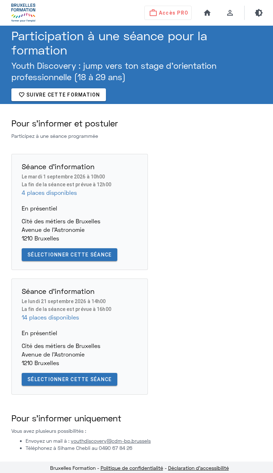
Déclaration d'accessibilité (198, 468)
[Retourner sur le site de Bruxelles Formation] (18, 13)
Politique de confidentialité (132, 468)
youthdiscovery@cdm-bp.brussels (111, 441)
